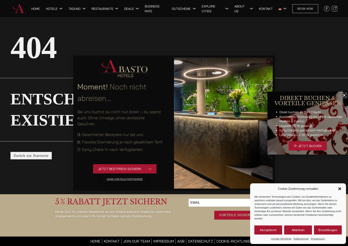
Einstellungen (327, 230)
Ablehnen (298, 230)
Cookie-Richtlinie (281, 238)
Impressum (318, 238)
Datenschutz (301, 238)
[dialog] (174, 123)
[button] (340, 189)
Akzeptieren (268, 230)
